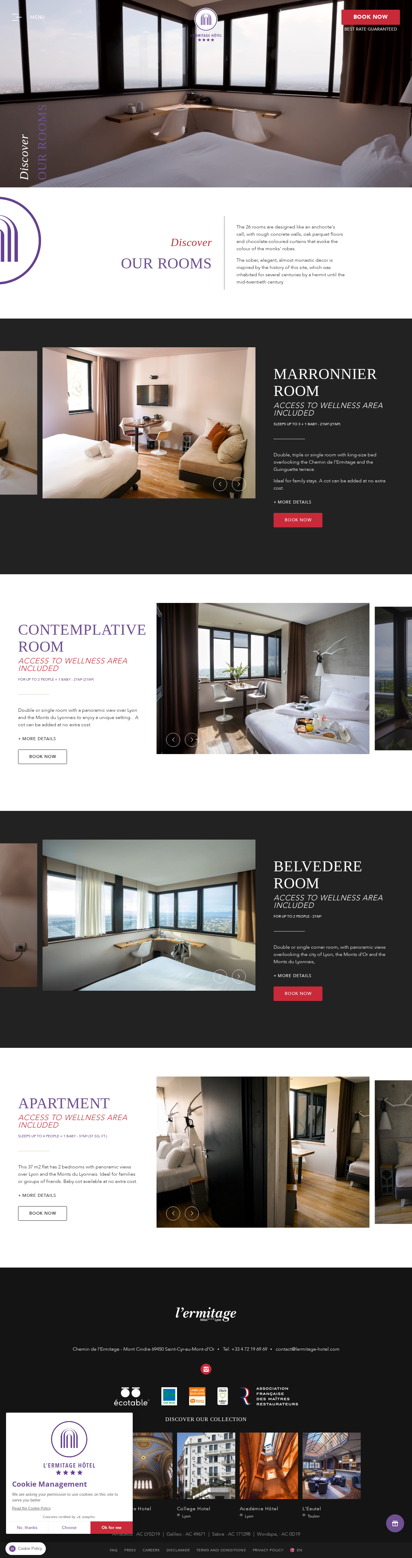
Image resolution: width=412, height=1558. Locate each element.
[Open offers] (395, 1523)
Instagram (206, 1369)
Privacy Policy (268, 1550)
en (300, 1550)
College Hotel (206, 1476)
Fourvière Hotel (143, 1476)
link (222, 1396)
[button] (220, 484)
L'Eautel (332, 1476)
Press (130, 1550)
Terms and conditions (221, 1550)
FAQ (114, 1550)
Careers (151, 1550)
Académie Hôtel (269, 1476)
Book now (298, 520)
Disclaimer (178, 1550)
